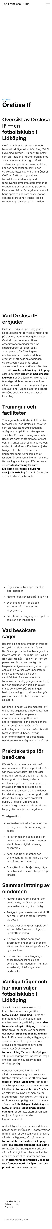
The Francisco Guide (15, 3)
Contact (9, 1207)
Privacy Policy (12, 1204)
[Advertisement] (26, 50)
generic (6, 99)
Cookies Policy (12, 1201)
